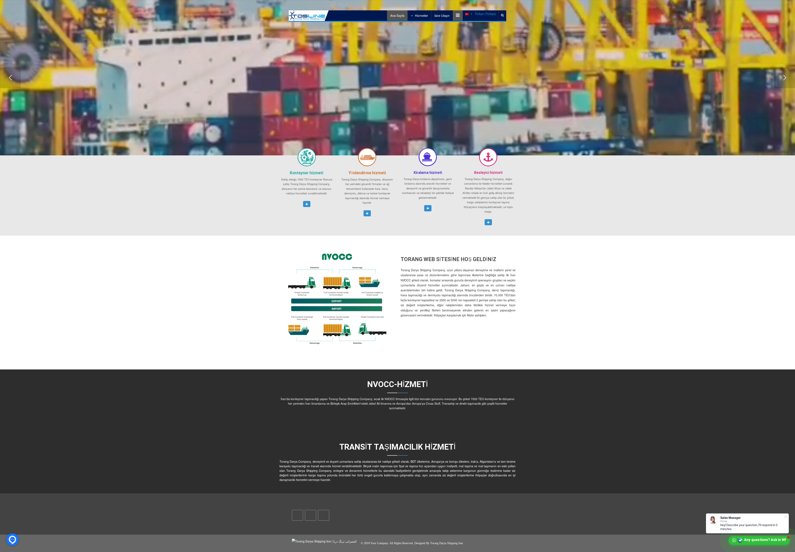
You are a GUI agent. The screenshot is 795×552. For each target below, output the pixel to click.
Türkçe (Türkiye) (485, 14)
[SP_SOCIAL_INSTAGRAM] (297, 515)
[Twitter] (310, 515)
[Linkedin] (323, 515)
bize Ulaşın (442, 15)
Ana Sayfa (397, 15)
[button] (306, 204)
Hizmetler (421, 15)
